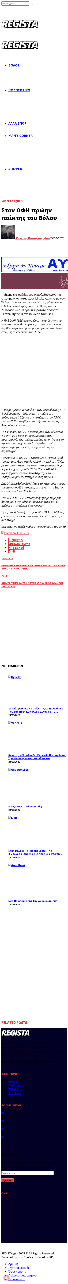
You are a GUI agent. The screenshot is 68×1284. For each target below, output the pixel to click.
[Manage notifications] (6, 1278)
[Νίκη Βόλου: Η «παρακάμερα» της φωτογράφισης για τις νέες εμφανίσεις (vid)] (34, 831)
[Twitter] (2, 1121)
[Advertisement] (34, 371)
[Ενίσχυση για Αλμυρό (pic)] (34, 785)
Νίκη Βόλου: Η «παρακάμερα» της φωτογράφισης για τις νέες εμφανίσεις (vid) (34, 852)
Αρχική (13, 1264)
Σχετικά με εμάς (18, 1268)
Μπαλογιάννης (19, 544)
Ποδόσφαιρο (19, 90)
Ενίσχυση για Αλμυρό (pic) (25, 806)
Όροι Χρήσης (17, 1272)
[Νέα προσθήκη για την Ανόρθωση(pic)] (34, 880)
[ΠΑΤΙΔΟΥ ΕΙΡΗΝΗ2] (15, 533)
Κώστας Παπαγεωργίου (32, 238)
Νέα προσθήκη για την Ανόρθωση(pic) (32, 901)
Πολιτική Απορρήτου (22, 1275)
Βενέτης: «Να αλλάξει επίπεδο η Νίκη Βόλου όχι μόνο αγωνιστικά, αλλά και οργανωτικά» (37, 757)
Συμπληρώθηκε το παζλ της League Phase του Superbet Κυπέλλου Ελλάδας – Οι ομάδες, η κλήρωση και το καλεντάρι (35, 710)
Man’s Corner (20, 135)
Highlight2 (15, 540)
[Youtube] (2, 1137)
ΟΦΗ (11, 551)
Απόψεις (15, 169)
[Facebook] (2, 1113)
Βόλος (14, 65)
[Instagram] (2, 1129)
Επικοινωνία (16, 1279)
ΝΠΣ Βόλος (16, 548)
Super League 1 (12, 201)
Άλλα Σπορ (17, 123)
